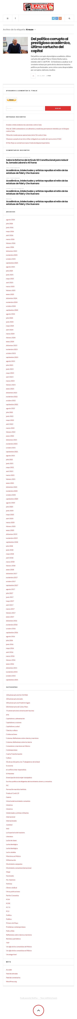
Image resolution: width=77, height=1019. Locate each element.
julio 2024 (9, 318)
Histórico (9, 805)
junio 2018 (9, 550)
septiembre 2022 (12, 404)
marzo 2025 (10, 286)
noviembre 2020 (11, 491)
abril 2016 (9, 652)
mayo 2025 (10, 279)
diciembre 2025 (11, 251)
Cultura (8, 758)
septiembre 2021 (12, 452)
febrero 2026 (10, 243)
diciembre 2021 (11, 440)
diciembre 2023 (11, 345)
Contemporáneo (11, 750)
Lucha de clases (11, 840)
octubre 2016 (11, 628)
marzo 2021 (10, 475)
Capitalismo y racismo (13, 722)
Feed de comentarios (13, 977)
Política (8, 915)
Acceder (9, 970)
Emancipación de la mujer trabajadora (19, 777)
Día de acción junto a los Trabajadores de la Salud (23, 762)
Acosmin (54, 998)
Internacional (10, 817)
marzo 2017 (10, 609)
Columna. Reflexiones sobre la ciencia (19, 742)
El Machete (10, 773)
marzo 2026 (10, 239)
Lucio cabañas (11, 852)
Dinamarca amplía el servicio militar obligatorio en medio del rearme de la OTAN (33, 139)
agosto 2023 (10, 361)
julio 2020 (9, 507)
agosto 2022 (10, 408)
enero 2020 (10, 530)
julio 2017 (9, 593)
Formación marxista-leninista (16, 789)
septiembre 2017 (12, 585)
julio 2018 (9, 546)
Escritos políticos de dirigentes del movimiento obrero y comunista (29, 781)
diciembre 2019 (11, 534)
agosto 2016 (10, 636)
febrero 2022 (10, 432)
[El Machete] (38, 7)
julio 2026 (9, 223)
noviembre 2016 (11, 625)
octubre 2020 (11, 495)
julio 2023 (9, 365)
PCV (7, 911)
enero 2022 (10, 436)
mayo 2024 (10, 326)
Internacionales (11, 821)
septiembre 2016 (12, 632)
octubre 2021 (11, 448)
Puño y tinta (10, 931)
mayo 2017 (10, 601)
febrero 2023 (10, 385)
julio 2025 (9, 271)
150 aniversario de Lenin (14, 699)
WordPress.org (11, 981)
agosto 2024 (10, 314)
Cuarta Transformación (14, 754)
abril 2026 (9, 235)
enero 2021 (10, 483)
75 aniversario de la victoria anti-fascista (20, 711)
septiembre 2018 (12, 542)
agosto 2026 (10, 220)
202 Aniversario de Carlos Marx (17, 707)
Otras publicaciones (13, 891)
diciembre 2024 (11, 298)
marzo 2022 (10, 428)
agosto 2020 (10, 503)
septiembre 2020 (12, 499)
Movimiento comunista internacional (18, 868)
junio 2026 (9, 227)
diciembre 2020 (11, 487)
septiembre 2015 (12, 680)
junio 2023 (9, 369)
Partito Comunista (12, 895)
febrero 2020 (10, 526)
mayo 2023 (10, 373)
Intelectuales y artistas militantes (17, 813)
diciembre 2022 (11, 393)
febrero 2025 (10, 290)
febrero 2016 (10, 660)
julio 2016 (9, 640)
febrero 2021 (10, 479)
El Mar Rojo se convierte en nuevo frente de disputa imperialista (28, 143)
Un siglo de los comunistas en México (19, 950)
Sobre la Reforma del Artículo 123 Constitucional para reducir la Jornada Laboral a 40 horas (37, 161)
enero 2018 (10, 570)
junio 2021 (9, 463)
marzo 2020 (10, 522)
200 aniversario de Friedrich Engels (18, 703)
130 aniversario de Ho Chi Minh (17, 695)
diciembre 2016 (11, 621)
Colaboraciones (11, 734)
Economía (9, 766)
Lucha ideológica (12, 844)
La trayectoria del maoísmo (15, 832)
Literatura (9, 836)
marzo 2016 (10, 656)
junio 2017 (9, 597)
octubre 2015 (11, 676)
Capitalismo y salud (12, 726)
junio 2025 (9, 275)
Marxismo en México (13, 856)
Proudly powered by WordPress (29, 998)
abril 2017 (9, 605)
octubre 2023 (11, 353)
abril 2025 (9, 282)
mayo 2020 (10, 514)
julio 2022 (9, 412)
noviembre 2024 (11, 302)
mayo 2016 (10, 648)
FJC (7, 785)
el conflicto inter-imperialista (16, 770)
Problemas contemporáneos (16, 927)
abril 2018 (9, 558)
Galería (8, 797)
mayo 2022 (10, 420)
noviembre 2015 (11, 672)
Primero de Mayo (12, 923)
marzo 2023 (10, 381)
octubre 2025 (11, 259)
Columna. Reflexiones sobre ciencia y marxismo (22, 738)
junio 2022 (9, 416)
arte (7, 714)
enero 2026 (10, 247)
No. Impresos (10, 880)
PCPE (8, 903)
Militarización (11, 860)
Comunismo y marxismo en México (18, 746)
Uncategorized (11, 954)
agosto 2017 (10, 589)
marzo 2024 (10, 334)
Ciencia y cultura (11, 730)
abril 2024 (9, 330)
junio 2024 (9, 322)
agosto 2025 (10, 267)
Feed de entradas (12, 974)
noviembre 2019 (11, 538)
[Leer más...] (33, 75)
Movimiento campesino (14, 864)
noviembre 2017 (11, 577)
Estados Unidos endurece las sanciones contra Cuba (24, 125)
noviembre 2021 (11, 444)
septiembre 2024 (12, 310)
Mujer (8, 872)
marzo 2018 (10, 562)
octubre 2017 (11, 581)
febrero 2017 (10, 613)
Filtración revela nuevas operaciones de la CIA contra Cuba (26, 135)
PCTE (8, 907)
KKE (7, 829)
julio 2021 (9, 459)
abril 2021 (9, 471)
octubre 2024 (11, 306)
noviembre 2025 (11, 255)
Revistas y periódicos (13, 939)
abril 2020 (9, 518)
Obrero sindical (11, 888)
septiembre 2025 (12, 263)
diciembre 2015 (11, 668)
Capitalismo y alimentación (15, 718)
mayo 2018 (10, 554)
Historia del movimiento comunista (18, 801)
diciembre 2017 (11, 573)
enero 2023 (10, 389)
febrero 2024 (10, 337)
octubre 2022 (11, 400)
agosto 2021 (10, 455)
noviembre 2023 (11, 349)
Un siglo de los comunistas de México (19, 947)
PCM (49, 75)
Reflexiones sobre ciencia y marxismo (19, 935)
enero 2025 (10, 294)
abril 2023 (9, 377)
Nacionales (10, 876)
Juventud (9, 825)
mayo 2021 (10, 467)
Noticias (9, 884)
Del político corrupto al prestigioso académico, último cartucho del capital (50, 44)
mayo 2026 (10, 231)
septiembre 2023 (12, 357)
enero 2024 (10, 341)
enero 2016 (10, 664)
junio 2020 (9, 511)
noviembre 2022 (11, 396)
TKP (7, 943)
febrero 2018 (10, 566)
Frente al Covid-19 (12, 793)
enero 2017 (10, 617)
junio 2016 (9, 644)
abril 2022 (9, 424)
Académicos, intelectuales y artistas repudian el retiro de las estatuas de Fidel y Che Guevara (37, 171)
